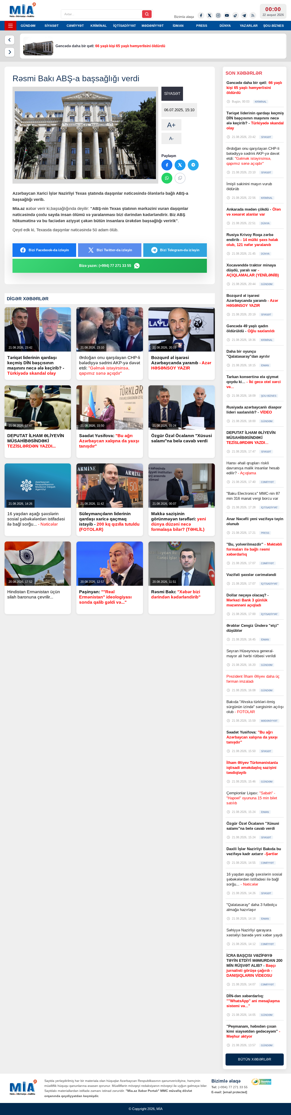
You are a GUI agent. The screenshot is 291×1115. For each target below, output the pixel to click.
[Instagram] (218, 15)
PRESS (201, 25)
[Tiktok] (235, 15)
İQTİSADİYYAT (124, 25)
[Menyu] (10, 25)
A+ (171, 125)
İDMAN (178, 25)
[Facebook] (201, 15)
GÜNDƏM (28, 25)
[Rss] (252, 15)
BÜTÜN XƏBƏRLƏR (254, 1059)
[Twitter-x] (209, 15)
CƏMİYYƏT (75, 25)
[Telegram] (244, 15)
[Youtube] (226, 15)
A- (171, 138)
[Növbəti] (10, 52)
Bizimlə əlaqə (184, 17)
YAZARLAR (249, 25)
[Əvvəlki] (10, 40)
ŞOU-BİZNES (273, 25)
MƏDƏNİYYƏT (153, 25)
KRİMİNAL (98, 25)
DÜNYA (225, 25)
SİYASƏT (52, 25)
